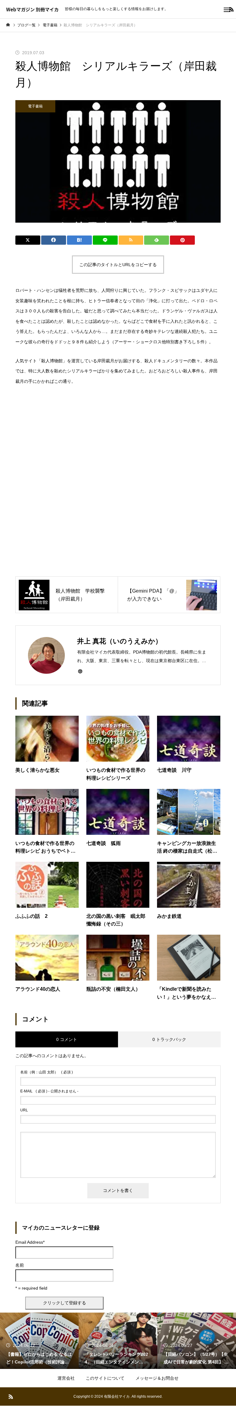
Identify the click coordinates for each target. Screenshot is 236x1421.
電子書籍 (35, 106)
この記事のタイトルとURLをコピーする (118, 264)
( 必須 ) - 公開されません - (49, 1091)
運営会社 (66, 1378)
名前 (19, 1265)
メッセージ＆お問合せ (157, 1378)
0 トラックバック (169, 1039)
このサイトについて (105, 1378)
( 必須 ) (46, 1072)
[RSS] (11, 1396)
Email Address (30, 1242)
